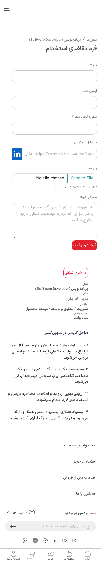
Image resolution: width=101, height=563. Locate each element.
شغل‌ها (92, 39)
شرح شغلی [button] (73, 273)
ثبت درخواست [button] (84, 245)
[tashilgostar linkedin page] (55, 540)
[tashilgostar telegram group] (45, 540)
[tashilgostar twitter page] (26, 540)
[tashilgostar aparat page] (36, 540)
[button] (12, 526)
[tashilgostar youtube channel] (75, 540)
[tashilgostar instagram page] (65, 540)
